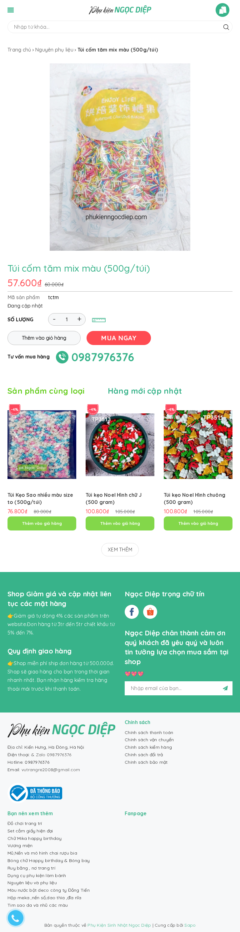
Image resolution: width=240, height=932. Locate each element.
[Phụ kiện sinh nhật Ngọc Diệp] (120, 9)
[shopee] (150, 612)
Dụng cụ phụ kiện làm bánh (37, 875)
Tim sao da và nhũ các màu (38, 905)
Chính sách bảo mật (146, 762)
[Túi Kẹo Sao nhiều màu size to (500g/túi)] (42, 444)
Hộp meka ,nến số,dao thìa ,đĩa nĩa (45, 897)
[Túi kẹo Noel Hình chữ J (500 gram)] (120, 444)
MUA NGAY (119, 338)
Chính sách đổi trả (144, 754)
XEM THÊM (120, 549)
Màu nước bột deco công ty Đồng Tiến (49, 890)
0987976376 (103, 357)
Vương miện (20, 845)
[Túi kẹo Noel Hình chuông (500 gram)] (198, 444)
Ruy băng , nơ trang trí (31, 868)
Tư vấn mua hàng (29, 356)
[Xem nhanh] (42, 466)
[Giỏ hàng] (224, 10)
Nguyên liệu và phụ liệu (32, 882)
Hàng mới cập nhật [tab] (145, 391)
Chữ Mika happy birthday (35, 838)
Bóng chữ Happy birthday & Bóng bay (49, 860)
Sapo (190, 925)
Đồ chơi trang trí (25, 823)
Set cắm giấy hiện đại (30, 831)
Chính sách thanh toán (149, 732)
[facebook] (132, 612)
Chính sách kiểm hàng (148, 747)
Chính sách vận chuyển (149, 739)
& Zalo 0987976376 (51, 754)
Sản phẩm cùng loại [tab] (46, 391)
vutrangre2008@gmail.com (51, 769)
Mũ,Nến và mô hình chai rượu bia (42, 853)
